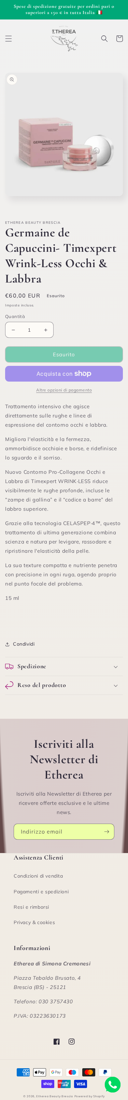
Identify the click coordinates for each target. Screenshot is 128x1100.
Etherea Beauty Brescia (54, 1096)
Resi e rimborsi (31, 907)
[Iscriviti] (106, 832)
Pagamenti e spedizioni (41, 892)
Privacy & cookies (34, 922)
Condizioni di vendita (38, 876)
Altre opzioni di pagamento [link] (64, 390)
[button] (8, 38)
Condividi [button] (23, 644)
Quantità (15, 316)
